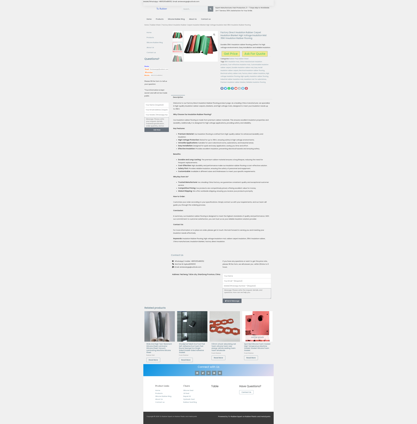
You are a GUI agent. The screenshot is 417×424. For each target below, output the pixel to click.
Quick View (159, 340)
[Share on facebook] (222, 88)
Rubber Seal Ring (190, 402)
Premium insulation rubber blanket (233, 82)
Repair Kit (187, 396)
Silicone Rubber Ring (176, 19)
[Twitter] (203, 373)
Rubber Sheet (155, 25)
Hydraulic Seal (188, 399)
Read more (153, 360)
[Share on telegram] (242, 88)
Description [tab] (178, 97)
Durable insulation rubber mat (243, 68)
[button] (214, 35)
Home (149, 19)
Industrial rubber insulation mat (232, 79)
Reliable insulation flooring (256, 82)
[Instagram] (214, 373)
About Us (193, 19)
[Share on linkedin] (232, 88)
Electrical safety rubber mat (231, 73)
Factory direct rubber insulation (253, 73)
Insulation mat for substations (255, 79)
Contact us (206, 19)
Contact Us (246, 392)
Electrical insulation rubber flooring (251, 70)
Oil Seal (186, 393)
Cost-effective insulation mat (239, 65)
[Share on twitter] (225, 88)
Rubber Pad (233, 59)
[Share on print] (239, 88)
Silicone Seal (188, 390)
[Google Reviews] (208, 373)
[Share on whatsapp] (229, 88)
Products (160, 19)
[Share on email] (235, 88)
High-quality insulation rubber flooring (254, 76)
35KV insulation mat (232, 62)
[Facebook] (197, 373)
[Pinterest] (220, 373)
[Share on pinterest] (246, 88)
